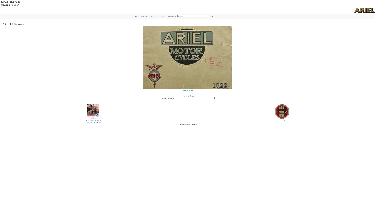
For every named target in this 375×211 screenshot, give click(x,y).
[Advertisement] (187, 138)
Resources (171, 16)
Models (143, 16)
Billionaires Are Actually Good (93, 122)
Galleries (152, 16)
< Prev (183, 96)
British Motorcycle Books (93, 120)
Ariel (136, 16)
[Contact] (211, 16)
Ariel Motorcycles (282, 120)
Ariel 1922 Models (187, 90)
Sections (161, 16)
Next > (188, 96)
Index (192, 96)
